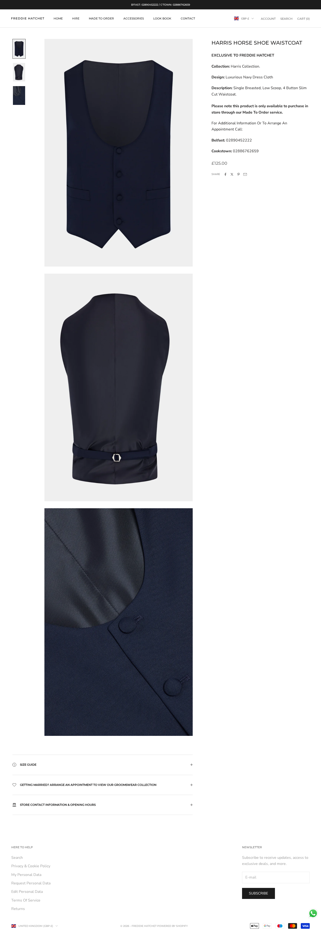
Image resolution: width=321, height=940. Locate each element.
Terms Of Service (25, 900)
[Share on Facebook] (225, 174)
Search (17, 857)
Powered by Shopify (172, 926)
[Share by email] (245, 174)
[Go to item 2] (19, 72)
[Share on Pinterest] (238, 174)
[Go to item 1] (19, 49)
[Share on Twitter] (232, 174)
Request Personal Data (31, 883)
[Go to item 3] (19, 95)
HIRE (75, 18)
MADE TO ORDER (101, 18)
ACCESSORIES (133, 18)
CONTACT (188, 18)
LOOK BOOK (162, 18)
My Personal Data (26, 874)
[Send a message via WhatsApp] (313, 913)
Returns (18, 908)
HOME (58, 18)
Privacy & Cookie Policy (30, 866)
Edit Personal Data (27, 891)
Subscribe (258, 893)
